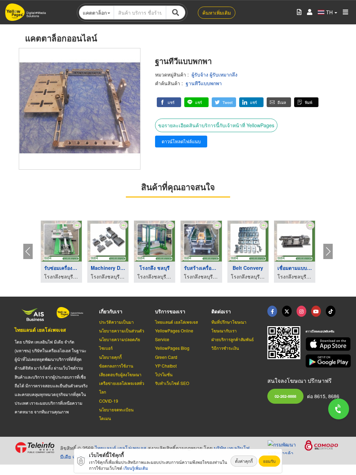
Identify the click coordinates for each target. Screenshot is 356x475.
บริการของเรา (170, 311)
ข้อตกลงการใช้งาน (116, 366)
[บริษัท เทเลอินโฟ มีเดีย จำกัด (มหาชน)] (35, 447)
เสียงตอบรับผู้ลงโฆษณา (120, 374)
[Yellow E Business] (272, 311)
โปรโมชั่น (163, 374)
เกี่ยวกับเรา (110, 311)
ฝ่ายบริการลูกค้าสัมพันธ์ (232, 339)
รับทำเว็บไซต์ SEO (172, 383)
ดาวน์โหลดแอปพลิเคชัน (320, 331)
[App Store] (323, 344)
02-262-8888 (285, 396)
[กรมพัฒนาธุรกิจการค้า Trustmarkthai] (286, 446)
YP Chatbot (166, 366)
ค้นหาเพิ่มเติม (216, 12)
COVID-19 (108, 401)
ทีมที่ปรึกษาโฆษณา (228, 322)
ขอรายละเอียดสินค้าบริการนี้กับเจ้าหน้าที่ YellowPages (216, 125)
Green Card (166, 357)
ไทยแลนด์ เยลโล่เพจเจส (40, 329)
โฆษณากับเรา (224, 330)
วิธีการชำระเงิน (225, 348)
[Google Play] (323, 361)
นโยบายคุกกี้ (110, 357)
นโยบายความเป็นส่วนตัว (121, 330)
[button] (169, 102)
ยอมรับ (269, 461)
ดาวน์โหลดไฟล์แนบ (181, 141)
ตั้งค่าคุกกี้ (244, 461)
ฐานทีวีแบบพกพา (204, 83)
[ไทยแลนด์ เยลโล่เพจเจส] (287, 311)
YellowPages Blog (172, 348)
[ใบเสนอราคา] (299, 12)
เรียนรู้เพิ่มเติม (135, 468)
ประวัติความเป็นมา (116, 322)
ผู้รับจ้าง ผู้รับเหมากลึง (214, 74)
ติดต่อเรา (221, 311)
